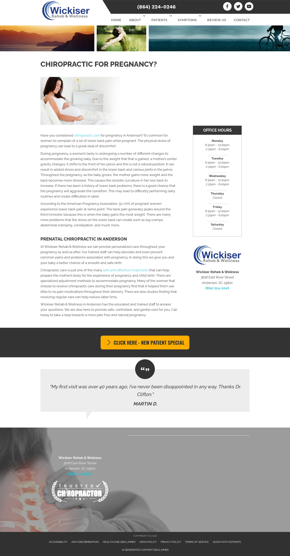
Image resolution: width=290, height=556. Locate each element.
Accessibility (58, 541)
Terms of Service (197, 541)
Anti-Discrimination (85, 541)
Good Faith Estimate (227, 541)
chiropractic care (87, 135)
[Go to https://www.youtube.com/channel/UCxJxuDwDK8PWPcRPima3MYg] (249, 7)
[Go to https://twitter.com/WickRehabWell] (238, 7)
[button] (144, 15)
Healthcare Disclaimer (119, 541)
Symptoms (187, 20)
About (135, 20)
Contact (242, 20)
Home (116, 20)
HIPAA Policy (148, 541)
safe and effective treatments (125, 270)
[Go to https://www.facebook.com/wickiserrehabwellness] (227, 7)
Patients (159, 20)
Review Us (216, 20)
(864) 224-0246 (156, 7)
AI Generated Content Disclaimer (145, 549)
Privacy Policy (171, 541)
